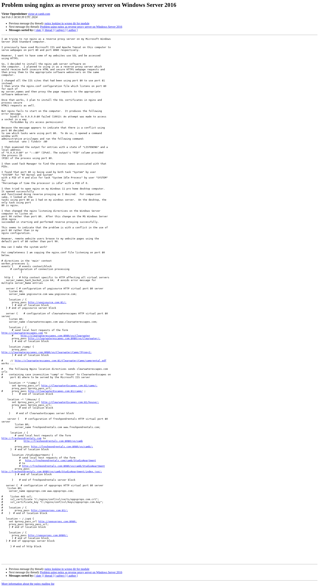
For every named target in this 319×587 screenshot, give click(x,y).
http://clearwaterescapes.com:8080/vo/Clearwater (55, 335)
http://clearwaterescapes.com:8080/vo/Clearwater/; (64, 338)
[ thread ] (48, 30)
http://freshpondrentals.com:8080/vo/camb (53, 441)
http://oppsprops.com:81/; (49, 510)
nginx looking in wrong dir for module (66, 23)
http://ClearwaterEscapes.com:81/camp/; (69, 385)
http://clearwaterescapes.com (22, 332)
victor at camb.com (39, 13)
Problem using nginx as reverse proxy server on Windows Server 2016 (81, 26)
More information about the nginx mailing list (27, 583)
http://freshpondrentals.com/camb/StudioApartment (60, 460)
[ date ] (39, 30)
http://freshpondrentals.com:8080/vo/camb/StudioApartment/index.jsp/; (51, 471)
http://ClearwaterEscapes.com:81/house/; (70, 402)
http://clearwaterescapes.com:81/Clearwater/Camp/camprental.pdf (60, 360)
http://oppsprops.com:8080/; (48, 535)
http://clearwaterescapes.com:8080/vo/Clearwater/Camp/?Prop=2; (46, 352)
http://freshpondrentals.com (21, 438)
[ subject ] (60, 30)
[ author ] (72, 30)
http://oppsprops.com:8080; (57, 521)
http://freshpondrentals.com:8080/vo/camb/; (62, 446)
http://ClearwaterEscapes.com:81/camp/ (55, 391)
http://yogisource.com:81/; (47, 302)
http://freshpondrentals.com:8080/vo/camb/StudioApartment (63, 466)
